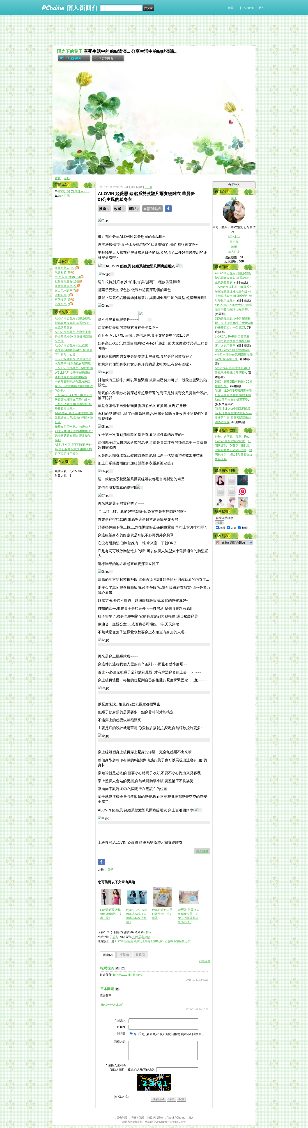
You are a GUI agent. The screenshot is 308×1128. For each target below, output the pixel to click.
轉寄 (148, 932)
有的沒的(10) (63, 299)
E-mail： (123, 1027)
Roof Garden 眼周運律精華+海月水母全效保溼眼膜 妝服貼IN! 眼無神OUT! (234, 354)
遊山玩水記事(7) (65, 290)
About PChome (176, 1117)
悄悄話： (123, 1033)
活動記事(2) (62, 295)
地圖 (234, 246)
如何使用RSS (81, 191)
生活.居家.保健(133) (68, 277)
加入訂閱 (64, 196)
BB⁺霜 (245, 445)
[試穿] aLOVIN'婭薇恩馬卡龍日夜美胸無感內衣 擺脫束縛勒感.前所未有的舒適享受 (233, 395)
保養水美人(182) (65, 268)
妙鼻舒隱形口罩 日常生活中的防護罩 (162, 914)
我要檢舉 (202, 851)
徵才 (191, 1117)
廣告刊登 (122, 1117)
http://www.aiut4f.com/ (127, 974)
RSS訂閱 (64, 191)
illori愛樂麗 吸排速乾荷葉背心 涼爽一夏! (111, 914)
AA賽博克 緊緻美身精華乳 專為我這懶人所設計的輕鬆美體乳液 (74, 417)
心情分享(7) (62, 304)
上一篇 (148, 187)
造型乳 (228, 436)
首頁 (58, 178)
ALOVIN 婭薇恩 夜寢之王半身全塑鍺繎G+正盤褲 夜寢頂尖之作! (153, 941)
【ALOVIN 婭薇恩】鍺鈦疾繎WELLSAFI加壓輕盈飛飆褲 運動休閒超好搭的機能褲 (74, 372)
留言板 (234, 242)
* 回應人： (122, 1020)
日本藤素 (107, 989)
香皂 (238, 436)
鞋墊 (218, 436)
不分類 (114, 936)
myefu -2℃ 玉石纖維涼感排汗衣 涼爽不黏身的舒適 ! (136, 916)
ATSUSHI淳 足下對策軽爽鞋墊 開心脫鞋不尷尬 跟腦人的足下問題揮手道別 (73, 449)
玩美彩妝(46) (63, 272)
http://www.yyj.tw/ (111, 1004)
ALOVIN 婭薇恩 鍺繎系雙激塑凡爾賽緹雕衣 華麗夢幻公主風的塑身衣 (233, 278)
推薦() (124, 954)
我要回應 (204, 961)
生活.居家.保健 (141, 936)
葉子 (110, 869)
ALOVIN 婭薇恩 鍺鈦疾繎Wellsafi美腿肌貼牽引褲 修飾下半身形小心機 (73, 350)
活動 (67, 178)
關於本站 (234, 237)
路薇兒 (234, 445)
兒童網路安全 (155, 1117)
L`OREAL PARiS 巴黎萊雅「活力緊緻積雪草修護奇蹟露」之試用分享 (232, 341)
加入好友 (234, 251)
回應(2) (108, 955)
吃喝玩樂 (107, 968)
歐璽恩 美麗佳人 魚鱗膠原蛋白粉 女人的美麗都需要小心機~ (188, 916)
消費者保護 (137, 1117)
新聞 (230, 7)
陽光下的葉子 (70, 51)
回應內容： (121, 1041)
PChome (248, 7)
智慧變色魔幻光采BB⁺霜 (230, 450)
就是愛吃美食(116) (67, 281)
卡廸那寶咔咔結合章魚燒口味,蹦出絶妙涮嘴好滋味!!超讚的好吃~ (74, 386)
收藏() (140, 954)
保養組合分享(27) (66, 286)
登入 (261, 7)
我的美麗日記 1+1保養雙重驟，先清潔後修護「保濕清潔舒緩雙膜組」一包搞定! (234, 323)
